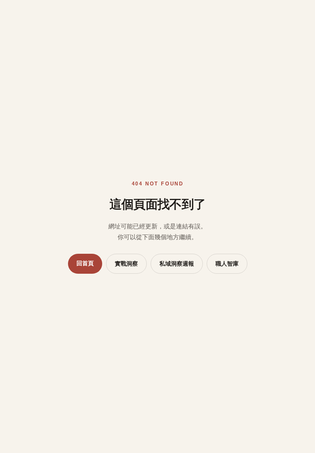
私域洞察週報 (176, 264)
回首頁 (85, 263)
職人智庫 (227, 264)
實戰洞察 (126, 264)
